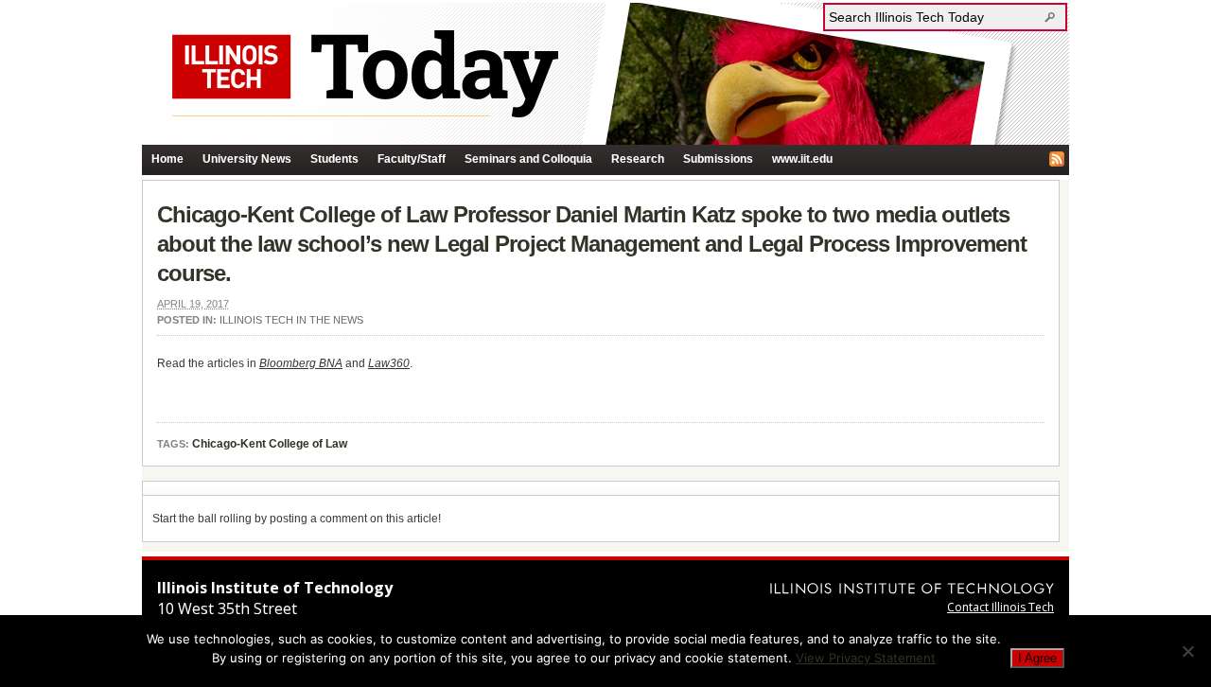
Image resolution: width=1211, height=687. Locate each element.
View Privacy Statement (866, 657)
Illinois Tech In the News (291, 320)
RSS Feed (1056, 159)
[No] (1187, 651)
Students (334, 159)
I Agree (1037, 658)
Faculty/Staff (411, 159)
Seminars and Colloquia (528, 159)
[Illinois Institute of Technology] (912, 588)
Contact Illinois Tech (1000, 607)
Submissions (718, 159)
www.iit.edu (802, 159)
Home (167, 159)
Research (637, 159)
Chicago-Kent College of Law (269, 443)
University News (246, 159)
